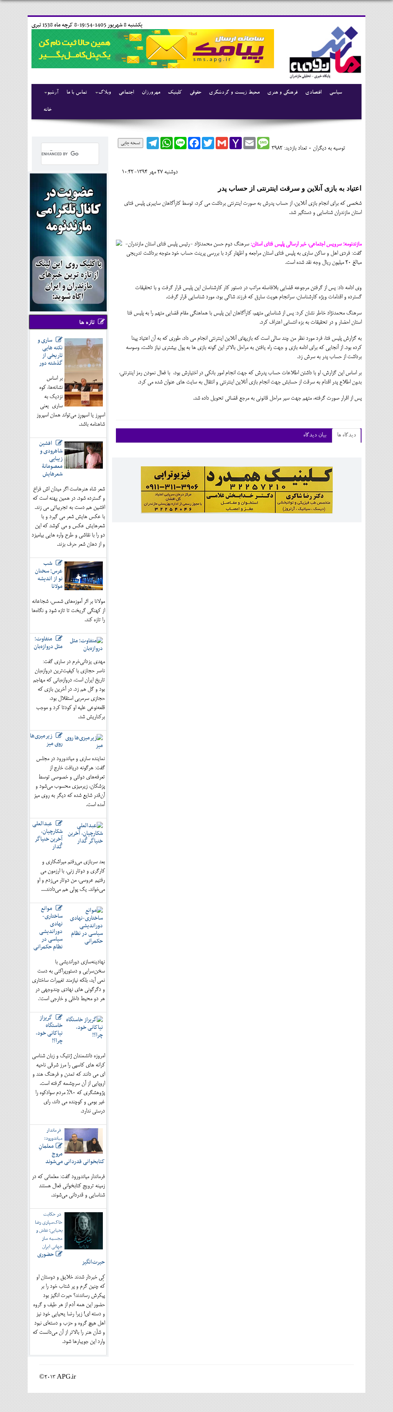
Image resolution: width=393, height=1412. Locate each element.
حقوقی (195, 93)
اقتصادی (313, 93)
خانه (47, 110)
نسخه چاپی (130, 143)
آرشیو (53, 93)
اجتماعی (126, 93)
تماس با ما (76, 93)
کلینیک (175, 93)
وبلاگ (104, 93)
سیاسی (335, 93)
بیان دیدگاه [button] (314, 435)
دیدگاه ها (346, 435)
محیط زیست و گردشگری (234, 93)
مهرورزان (151, 93)
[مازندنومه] (324, 51)
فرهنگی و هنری (282, 93)
